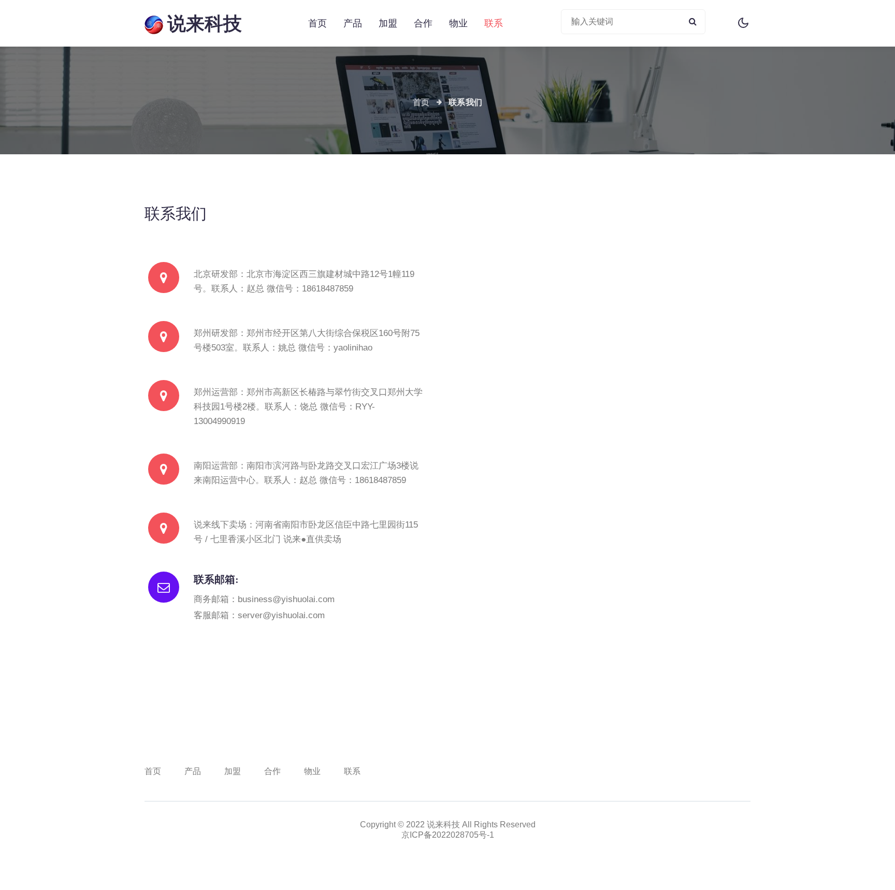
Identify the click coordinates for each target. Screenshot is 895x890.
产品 (352, 23)
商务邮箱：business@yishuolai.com (264, 599)
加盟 (388, 23)
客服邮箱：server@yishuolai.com (259, 615)
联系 (493, 23)
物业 (458, 23)
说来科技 (202, 23)
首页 (317, 23)
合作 (423, 23)
